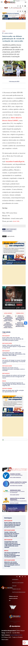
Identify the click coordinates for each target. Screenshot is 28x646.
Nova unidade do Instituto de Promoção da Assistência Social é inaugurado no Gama (13, 377)
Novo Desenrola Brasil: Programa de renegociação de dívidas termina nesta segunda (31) (13, 384)
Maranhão (10, 333)
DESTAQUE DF (12, 318)
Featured (15, 328)
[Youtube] (25, 11)
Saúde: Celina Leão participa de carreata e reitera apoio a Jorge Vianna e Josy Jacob (11, 534)
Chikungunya (18, 307)
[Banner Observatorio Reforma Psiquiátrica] (14, 440)
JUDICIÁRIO (15, 332)
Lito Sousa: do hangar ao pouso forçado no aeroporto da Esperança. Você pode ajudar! (14, 361)
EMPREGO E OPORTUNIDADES (12, 324)
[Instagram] (20, 11)
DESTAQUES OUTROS (10, 321)
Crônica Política (10, 314)
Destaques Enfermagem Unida (19, 320)
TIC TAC (8, 353)
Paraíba (19, 339)
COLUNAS (13, 308)
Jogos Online (8, 332)
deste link (16, 221)
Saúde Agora (15, 349)
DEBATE (7, 229)
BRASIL (7, 307)
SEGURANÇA (13, 350)
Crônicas (18, 314)
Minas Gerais (10, 336)
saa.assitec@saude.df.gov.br (15, 161)
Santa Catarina (9, 347)
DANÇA (18, 315)
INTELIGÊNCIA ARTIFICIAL (10, 331)
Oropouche (9, 339)
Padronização (13, 229)
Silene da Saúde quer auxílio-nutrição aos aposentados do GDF (13, 391)
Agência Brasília (10, 236)
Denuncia (13, 317)
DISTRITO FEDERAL (7, 388)
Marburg (16, 333)
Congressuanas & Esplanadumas (18, 311)
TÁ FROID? (10, 352)
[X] (22, 11)
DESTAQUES (7, 320)
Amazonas (18, 306)
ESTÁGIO (10, 327)
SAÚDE (3, 31)
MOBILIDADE (18, 336)
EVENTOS (16, 327)
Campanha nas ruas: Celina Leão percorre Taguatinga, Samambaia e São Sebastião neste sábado (12, 544)
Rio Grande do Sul (16, 346)
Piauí (18, 340)
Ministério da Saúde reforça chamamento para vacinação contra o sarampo (13, 369)
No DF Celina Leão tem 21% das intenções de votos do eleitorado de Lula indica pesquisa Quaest (12, 525)
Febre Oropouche (12, 329)
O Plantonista (17, 338)
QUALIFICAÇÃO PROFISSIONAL (19, 343)
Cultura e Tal (12, 315)
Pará (14, 339)
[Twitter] (17, 576)
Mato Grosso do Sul (11, 335)
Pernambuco (12, 340)
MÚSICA (10, 338)
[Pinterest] (15, 85)
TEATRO (16, 352)
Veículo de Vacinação (7, 231)
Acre (8, 306)
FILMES (19, 329)
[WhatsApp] (19, 85)
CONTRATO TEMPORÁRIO (14, 313)
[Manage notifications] (24, 642)
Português (17, 0)
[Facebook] (18, 11)
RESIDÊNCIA (14, 345)
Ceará (12, 307)
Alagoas (13, 306)
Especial (9, 325)
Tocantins (14, 353)
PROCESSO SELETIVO (11, 342)
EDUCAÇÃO (16, 322)
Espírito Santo (16, 325)
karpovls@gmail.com (16, 635)
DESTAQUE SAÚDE (7, 365)
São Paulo (16, 347)
